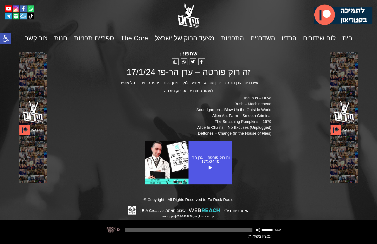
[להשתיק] (258, 230)
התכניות (232, 38)
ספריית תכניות (94, 38)
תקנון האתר (168, 216)
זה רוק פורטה (175, 91)
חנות (60, 38)
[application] (202, 230)
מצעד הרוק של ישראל (184, 38)
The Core (134, 38)
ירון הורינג (212, 83)
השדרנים (262, 38)
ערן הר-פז (233, 83)
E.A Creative (153, 210)
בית (347, 38)
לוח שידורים (319, 38)
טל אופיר (127, 83)
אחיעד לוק (191, 83)
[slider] (268, 230)
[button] (5, 38)
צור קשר (36, 38)
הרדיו (289, 38)
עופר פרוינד (149, 83)
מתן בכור (170, 83)
